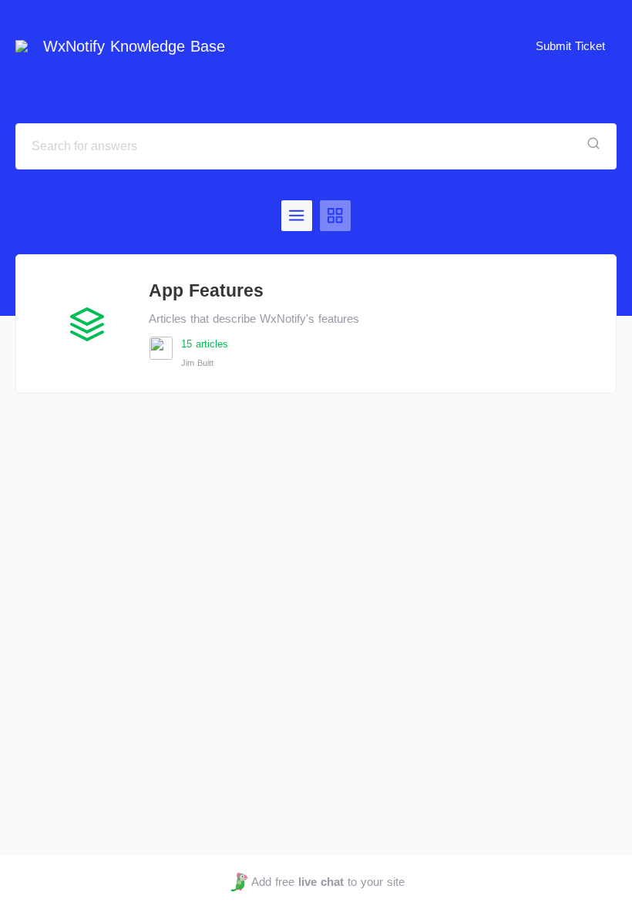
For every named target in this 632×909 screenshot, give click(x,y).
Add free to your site (327, 881)
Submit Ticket (570, 45)
